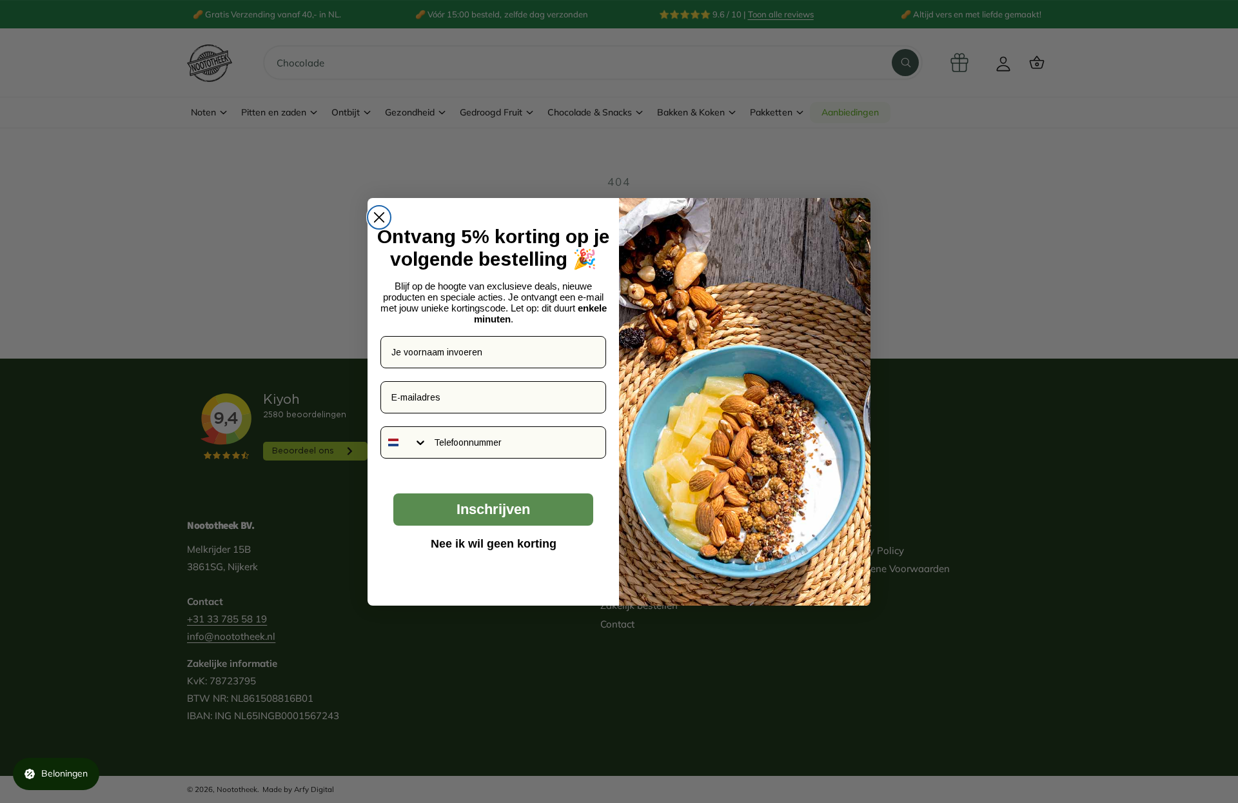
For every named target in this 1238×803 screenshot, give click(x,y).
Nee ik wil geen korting (493, 543)
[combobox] (404, 442)
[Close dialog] (379, 217)
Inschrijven (493, 509)
